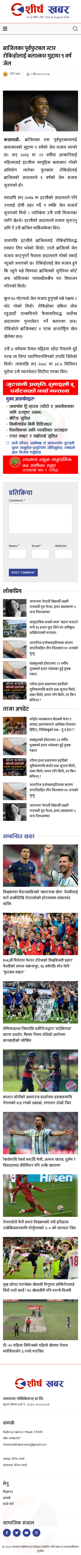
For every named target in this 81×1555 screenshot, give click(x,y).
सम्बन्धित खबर (19, 837)
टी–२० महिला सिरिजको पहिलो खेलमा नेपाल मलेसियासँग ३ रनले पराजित (35, 1348)
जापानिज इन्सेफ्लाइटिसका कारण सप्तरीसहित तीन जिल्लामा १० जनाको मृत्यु (53, 648)
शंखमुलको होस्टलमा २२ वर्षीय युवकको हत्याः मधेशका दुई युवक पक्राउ (50, 669)
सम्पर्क (7, 1498)
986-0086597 (12, 1438)
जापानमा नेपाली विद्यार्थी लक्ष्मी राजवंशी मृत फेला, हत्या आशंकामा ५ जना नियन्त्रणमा (52, 607)
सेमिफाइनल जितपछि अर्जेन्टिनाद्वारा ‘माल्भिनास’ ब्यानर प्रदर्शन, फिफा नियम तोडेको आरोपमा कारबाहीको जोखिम (37, 1034)
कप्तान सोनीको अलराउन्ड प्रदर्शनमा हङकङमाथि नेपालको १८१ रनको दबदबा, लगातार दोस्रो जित (37, 1100)
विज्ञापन (8, 1492)
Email (36, 546)
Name (14, 546)
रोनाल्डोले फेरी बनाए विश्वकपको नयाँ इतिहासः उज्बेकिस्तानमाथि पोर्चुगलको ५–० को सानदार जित (39, 1225)
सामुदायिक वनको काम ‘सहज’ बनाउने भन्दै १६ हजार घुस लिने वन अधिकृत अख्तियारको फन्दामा (53, 627)
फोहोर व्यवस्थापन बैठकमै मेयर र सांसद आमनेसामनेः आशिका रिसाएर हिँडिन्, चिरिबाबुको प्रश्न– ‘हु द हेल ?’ (52, 724)
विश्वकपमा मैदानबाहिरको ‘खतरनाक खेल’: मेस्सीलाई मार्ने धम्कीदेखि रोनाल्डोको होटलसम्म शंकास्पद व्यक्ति (40, 898)
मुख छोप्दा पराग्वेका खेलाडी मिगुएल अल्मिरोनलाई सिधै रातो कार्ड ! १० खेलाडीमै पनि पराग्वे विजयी (38, 1287)
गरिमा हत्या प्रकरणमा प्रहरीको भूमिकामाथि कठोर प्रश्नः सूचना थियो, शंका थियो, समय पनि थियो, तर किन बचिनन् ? (52, 692)
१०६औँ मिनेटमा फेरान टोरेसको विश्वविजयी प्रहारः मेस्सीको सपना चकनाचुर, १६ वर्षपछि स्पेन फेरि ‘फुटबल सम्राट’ (38, 966)
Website (61, 546)
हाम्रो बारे (8, 1504)
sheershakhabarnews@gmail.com (25, 1444)
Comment (17, 500)
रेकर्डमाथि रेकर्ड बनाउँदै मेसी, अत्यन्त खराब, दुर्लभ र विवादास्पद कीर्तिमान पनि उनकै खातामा (39, 1162)
